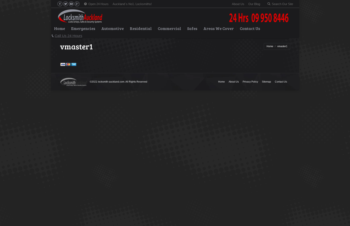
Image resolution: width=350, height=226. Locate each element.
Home (270, 46)
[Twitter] (65, 3)
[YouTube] (71, 3)
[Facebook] (60, 3)
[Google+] (77, 3)
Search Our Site (282, 4)
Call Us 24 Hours (68, 36)
